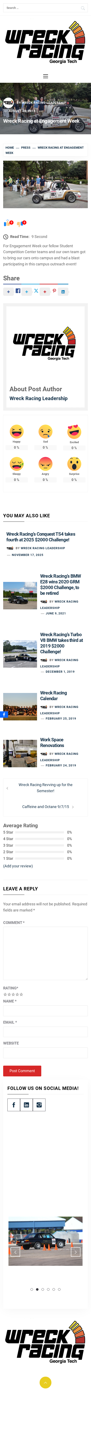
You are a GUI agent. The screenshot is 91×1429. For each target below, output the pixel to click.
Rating (10, 988)
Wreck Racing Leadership (44, 102)
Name (10, 1001)
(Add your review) (18, 866)
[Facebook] (4, 714)
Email (10, 1022)
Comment (14, 922)
